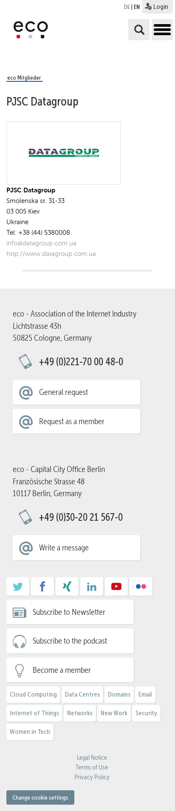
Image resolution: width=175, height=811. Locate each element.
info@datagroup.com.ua (41, 243)
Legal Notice (92, 757)
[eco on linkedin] (92, 589)
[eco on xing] (67, 589)
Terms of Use (92, 767)
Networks (80, 713)
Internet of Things (34, 713)
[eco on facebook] (42, 589)
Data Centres (82, 694)
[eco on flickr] (141, 589)
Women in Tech (30, 731)
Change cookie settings (40, 797)
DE (127, 6)
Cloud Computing (33, 694)
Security (146, 713)
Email (145, 694)
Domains (119, 694)
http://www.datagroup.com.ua (51, 253)
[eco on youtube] (116, 589)
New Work (114, 713)
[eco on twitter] (18, 589)
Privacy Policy (92, 777)
